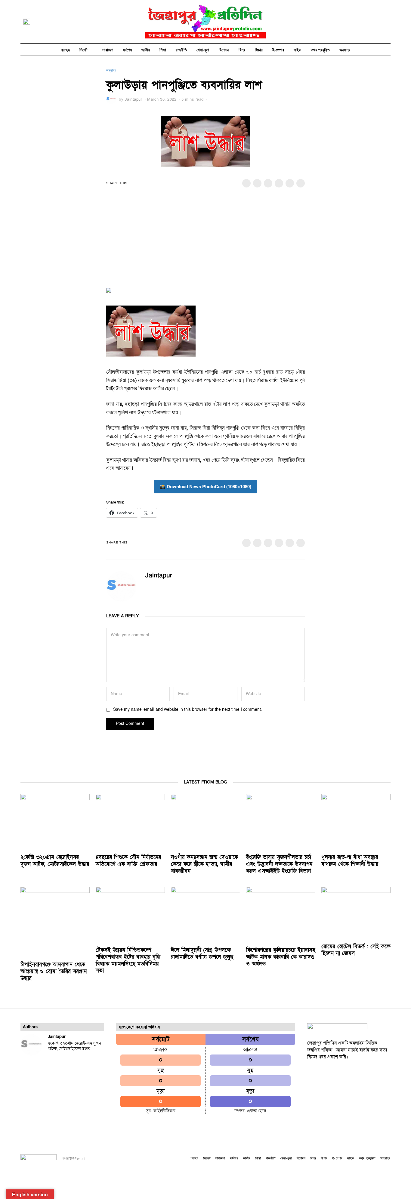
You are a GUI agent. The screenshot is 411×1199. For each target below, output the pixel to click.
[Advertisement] (205, 241)
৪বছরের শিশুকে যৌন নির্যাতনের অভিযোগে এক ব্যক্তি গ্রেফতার (128, 861)
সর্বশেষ (127, 50)
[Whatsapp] (290, 183)
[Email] (387, 21)
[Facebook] (349, 21)
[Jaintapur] (31, 1045)
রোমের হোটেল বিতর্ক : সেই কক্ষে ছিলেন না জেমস (356, 950)
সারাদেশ (107, 50)
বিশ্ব (242, 50)
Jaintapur (133, 99)
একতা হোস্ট (256, 1111)
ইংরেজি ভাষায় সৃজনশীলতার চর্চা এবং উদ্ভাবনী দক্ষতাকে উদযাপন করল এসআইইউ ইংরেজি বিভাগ (279, 864)
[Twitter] (357, 21)
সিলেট (83, 50)
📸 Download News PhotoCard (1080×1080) (205, 486)
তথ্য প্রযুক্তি (320, 50)
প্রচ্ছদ (65, 50)
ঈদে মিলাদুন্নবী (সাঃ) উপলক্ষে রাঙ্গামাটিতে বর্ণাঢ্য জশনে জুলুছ (202, 953)
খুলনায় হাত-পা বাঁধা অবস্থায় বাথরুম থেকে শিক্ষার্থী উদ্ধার (349, 861)
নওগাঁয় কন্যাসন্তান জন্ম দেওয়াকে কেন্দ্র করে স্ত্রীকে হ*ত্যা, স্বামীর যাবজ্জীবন (204, 864)
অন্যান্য (344, 50)
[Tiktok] (372, 21)
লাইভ (297, 50)
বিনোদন (224, 50)
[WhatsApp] (379, 21)
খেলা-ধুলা (202, 50)
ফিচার (259, 50)
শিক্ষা (162, 50)
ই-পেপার (278, 50)
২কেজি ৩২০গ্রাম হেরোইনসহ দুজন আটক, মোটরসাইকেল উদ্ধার (54, 861)
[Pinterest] (279, 183)
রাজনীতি (181, 50)
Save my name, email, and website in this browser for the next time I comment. (187, 709)
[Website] (157, 587)
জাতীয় (145, 50)
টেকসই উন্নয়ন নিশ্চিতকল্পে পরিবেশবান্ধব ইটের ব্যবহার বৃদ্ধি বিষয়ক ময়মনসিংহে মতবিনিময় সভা (128, 960)
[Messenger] (257, 183)
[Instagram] (364, 21)
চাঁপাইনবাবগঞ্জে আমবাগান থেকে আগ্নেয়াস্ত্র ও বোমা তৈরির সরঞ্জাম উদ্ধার (53, 971)
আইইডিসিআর (164, 1111)
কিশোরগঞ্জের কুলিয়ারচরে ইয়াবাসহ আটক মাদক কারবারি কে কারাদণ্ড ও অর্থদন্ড (280, 957)
